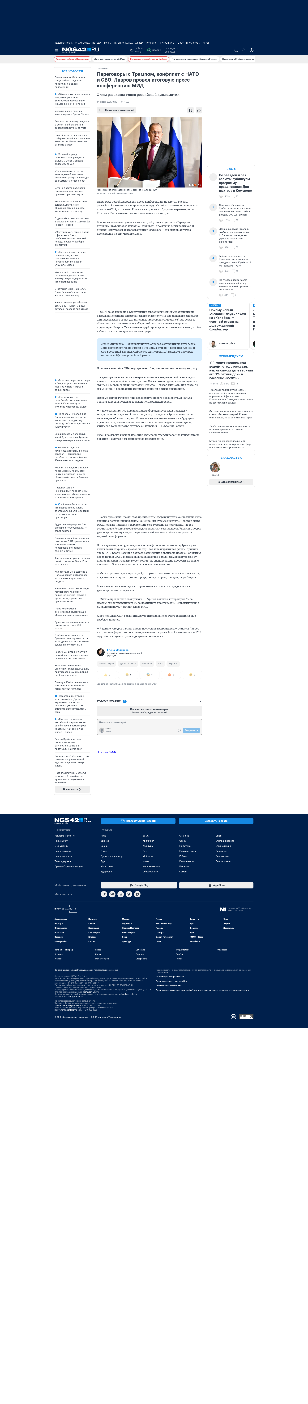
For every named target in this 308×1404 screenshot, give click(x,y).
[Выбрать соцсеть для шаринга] (199, 110)
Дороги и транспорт (112, 856)
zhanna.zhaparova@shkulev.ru (68, 1005)
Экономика (222, 856)
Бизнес (105, 840)
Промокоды (193, 43)
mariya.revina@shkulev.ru (66, 1010)
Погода (96, 43)
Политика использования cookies (171, 981)
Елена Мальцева (117, 650)
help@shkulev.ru (75, 996)
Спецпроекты (223, 861)
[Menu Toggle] (56, 50)
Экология (221, 851)
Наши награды (63, 851)
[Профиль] (251, 50)
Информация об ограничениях (170, 977)
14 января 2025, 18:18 (107, 102)
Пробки (154, 50)
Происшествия (187, 851)
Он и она (184, 835)
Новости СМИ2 (106, 752)
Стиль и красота (225, 840)
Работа (183, 856)
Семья (183, 871)
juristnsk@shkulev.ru (128, 994)
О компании (61, 846)
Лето (145, 851)
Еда (103, 861)
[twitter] (129, 894)
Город (104, 851)
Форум (107, 43)
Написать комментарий (119, 110)
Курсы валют (168, 43)
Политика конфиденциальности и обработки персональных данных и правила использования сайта (202, 990)
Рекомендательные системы (169, 986)
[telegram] (104, 894)
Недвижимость (64, 43)
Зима (146, 835)
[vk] (112, 894)
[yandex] (137, 894)
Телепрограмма (123, 43)
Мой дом (148, 856)
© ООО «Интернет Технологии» (106, 1017)
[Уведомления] (244, 50)
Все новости (72, 71)
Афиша (139, 43)
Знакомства (82, 43)
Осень (182, 840)
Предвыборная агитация (69, 866)
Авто (103, 835)
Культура (148, 846)
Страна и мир (223, 846)
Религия (184, 866)
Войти (108, 731)
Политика (147, 663)
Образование (150, 871)
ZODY (181, 43)
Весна (104, 846)
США (160, 663)
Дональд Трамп (128, 663)
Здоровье (106, 871)
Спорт (219, 835)
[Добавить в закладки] (190, 110)
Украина (173, 663)
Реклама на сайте (65, 835)
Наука (146, 861)
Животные (107, 866)
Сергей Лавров (106, 663)
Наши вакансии (64, 856)
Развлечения (186, 861)
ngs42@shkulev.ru (91, 992)
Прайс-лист (61, 840)
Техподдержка (63, 861)
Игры (206, 43)
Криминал (148, 840)
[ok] (120, 894)
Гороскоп (152, 43)
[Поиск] (236, 50)
